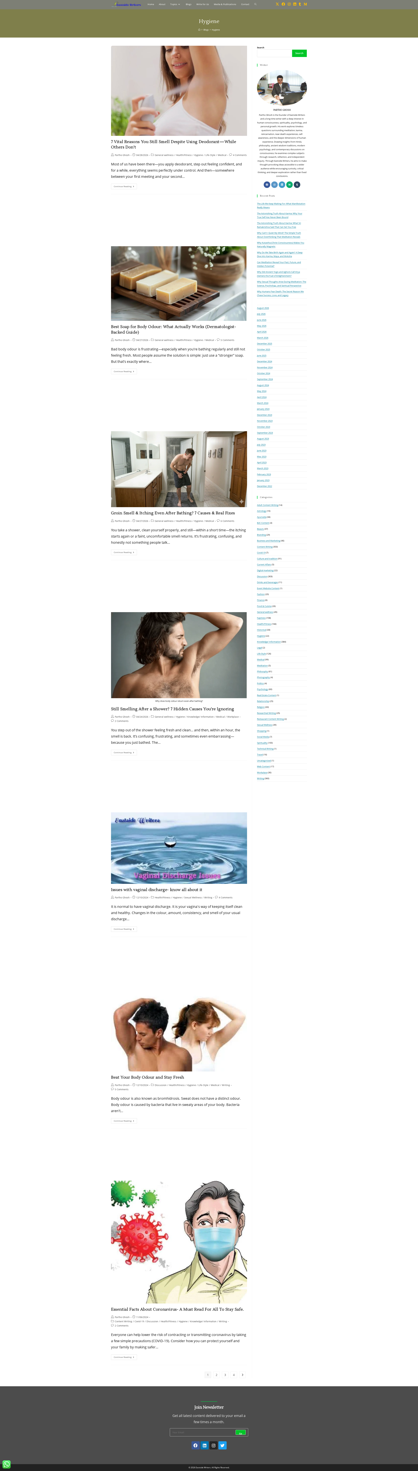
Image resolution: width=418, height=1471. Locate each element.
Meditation (262, 665)
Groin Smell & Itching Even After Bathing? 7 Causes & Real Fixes (173, 513)
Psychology (262, 689)
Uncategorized (264, 760)
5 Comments (227, 340)
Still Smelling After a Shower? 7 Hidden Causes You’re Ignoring (172, 709)
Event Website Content (268, 588)
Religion (261, 707)
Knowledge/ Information (200, 716)
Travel (260, 754)
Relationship (263, 701)
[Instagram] (274, 184)
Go (240, 1433)
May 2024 (261, 391)
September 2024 (265, 379)
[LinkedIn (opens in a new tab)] (294, 4)
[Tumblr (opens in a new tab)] (299, 4)
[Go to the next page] (242, 1375)
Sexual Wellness (193, 897)
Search (260, 47)
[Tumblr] (297, 184)
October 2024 (263, 373)
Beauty (260, 528)
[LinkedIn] (282, 184)
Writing (208, 897)
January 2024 (263, 408)
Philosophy (262, 671)
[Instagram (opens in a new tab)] (289, 4)
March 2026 (262, 337)
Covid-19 (139, 1321)
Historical (261, 629)
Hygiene (216, 29)
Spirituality (262, 742)
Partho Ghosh (122, 155)
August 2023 (263, 438)
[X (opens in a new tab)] (277, 4)
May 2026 (261, 325)
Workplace (233, 716)
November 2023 (265, 420)
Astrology (261, 510)
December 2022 (264, 486)
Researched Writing (266, 713)
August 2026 (263, 307)
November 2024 (265, 367)
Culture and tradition (267, 558)
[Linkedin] (205, 1445)
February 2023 (264, 474)
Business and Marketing (268, 540)
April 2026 (261, 331)
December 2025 (264, 343)
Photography (263, 677)
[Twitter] (222, 1445)
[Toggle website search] (255, 4)
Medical (222, 155)
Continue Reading (125, 186)
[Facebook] (267, 184)
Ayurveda (261, 516)
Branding (261, 534)
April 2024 (261, 397)
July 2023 (261, 444)
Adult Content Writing (267, 505)
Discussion (161, 1085)
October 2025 (263, 349)
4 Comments (240, 155)
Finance (261, 600)
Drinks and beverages (267, 582)
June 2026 (261, 319)
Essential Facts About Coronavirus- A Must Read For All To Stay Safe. (177, 1309)
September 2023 (265, 432)
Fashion (261, 594)
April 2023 (261, 462)
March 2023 (262, 468)
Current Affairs (264, 564)
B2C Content (263, 522)
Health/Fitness (184, 155)
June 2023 (261, 450)
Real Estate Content (266, 695)
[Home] (199, 29)
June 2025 (261, 355)
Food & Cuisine (264, 606)
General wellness (164, 155)
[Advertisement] (179, 222)
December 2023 (264, 414)
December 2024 (264, 361)
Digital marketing (265, 570)
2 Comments (122, 721)
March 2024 (262, 403)
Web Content (263, 766)
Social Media (263, 736)
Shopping (261, 730)
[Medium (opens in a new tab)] (305, 4)
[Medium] (289, 184)
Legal (259, 647)
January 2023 (263, 480)
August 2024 (263, 385)
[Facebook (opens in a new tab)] (283, 4)
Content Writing (123, 1321)
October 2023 (263, 426)
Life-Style (210, 155)
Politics (260, 683)
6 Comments (227, 520)
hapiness (261, 617)
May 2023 (261, 456)
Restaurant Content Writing (270, 718)
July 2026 (261, 313)
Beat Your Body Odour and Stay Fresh (147, 1077)
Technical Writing (265, 748)
